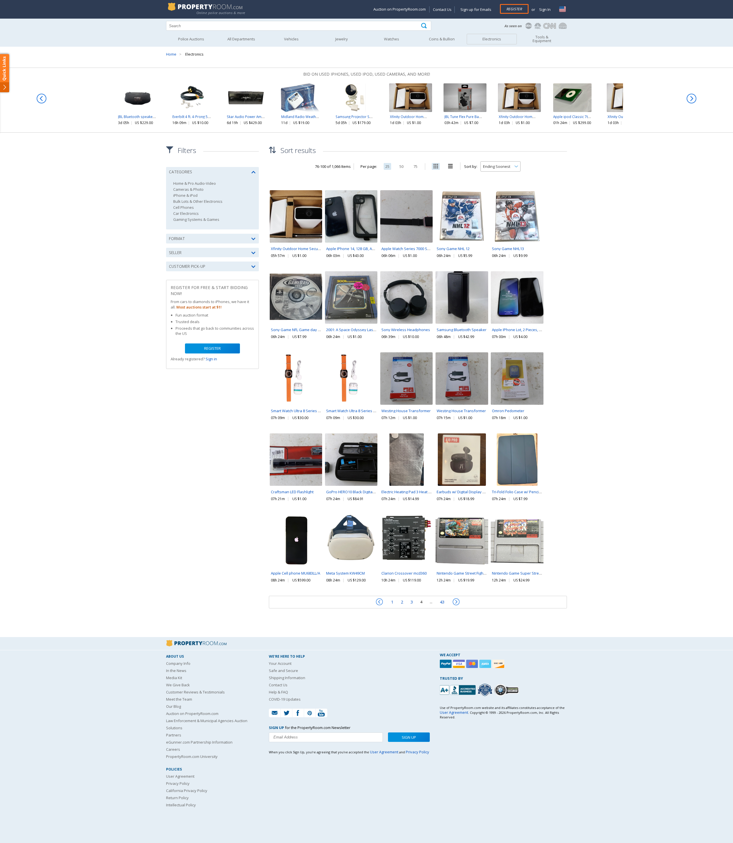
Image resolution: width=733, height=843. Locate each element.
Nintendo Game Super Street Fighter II (524, 573)
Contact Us (442, 9)
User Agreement (180, 776)
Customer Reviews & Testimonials (195, 692)
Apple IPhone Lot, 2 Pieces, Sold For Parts (527, 329)
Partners (173, 735)
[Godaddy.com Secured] (507, 690)
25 (387, 166)
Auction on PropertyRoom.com (399, 9)
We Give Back (178, 684)
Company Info (178, 663)
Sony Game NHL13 (508, 248)
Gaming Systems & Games (196, 219)
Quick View (296, 228)
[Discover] (499, 664)
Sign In (544, 9)
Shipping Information (287, 677)
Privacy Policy (178, 783)
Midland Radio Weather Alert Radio (309, 116)
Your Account (280, 663)
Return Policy (177, 797)
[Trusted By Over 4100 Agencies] (485, 690)
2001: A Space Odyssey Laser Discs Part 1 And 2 (367, 329)
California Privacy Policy (186, 790)
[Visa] (459, 664)
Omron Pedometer (508, 410)
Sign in (211, 358)
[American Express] (485, 664)
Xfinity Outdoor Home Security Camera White (426, 116)
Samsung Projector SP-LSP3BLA (361, 116)
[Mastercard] (472, 664)
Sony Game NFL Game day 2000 (298, 329)
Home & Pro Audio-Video (194, 183)
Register (514, 8)
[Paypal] (446, 664)
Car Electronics (186, 213)
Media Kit (174, 677)
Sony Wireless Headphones (405, 329)
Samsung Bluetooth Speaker (461, 329)
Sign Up (409, 737)
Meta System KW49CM (345, 573)
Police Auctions (191, 39)
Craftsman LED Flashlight (292, 491)
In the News (176, 670)
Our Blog (173, 706)
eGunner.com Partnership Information (199, 742)
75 (415, 166)
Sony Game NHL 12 (453, 248)
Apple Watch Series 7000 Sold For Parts (415, 248)
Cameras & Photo (188, 189)
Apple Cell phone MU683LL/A (295, 573)
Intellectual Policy (181, 804)
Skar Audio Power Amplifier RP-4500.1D (258, 116)
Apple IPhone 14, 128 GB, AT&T (352, 248)
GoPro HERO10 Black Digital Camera (357, 491)
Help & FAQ (278, 692)
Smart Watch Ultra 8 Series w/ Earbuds (304, 410)
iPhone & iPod (185, 195)
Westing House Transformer (406, 410)
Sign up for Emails (475, 9)
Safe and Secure (283, 670)
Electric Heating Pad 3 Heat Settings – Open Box (422, 491)
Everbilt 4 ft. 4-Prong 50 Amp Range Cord (205, 116)
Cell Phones (183, 207)
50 (401, 166)
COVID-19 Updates (285, 699)
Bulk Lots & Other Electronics (197, 201)
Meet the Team (179, 699)
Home (171, 54)
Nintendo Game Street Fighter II (464, 573)
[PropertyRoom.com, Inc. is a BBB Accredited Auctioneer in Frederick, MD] (458, 689)
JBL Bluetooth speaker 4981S (141, 116)
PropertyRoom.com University (192, 756)
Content (5, 73)
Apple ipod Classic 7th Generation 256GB (587, 116)
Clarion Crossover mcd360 (404, 573)
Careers (173, 749)
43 (442, 602)
